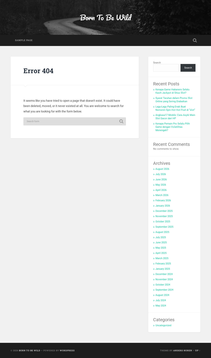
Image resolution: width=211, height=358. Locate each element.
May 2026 (160, 184)
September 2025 (164, 226)
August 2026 (162, 168)
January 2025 (162, 268)
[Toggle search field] (194, 40)
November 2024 (164, 279)
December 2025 (164, 210)
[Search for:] (74, 121)
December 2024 (164, 274)
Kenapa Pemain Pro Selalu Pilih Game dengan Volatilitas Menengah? (172, 127)
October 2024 (162, 284)
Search (157, 62)
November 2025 (164, 216)
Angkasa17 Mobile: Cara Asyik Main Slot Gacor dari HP (175, 117)
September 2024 (164, 289)
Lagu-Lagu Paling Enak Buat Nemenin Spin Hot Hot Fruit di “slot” (175, 108)
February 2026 (163, 200)
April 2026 (160, 190)
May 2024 (160, 305)
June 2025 (161, 242)
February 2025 (163, 263)
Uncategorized (163, 325)
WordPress (67, 350)
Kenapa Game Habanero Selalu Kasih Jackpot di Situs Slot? (172, 91)
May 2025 (160, 247)
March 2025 (161, 258)
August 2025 (162, 232)
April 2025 (160, 253)
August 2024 (162, 295)
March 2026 (161, 195)
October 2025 (162, 221)
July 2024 (160, 300)
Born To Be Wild (105, 17)
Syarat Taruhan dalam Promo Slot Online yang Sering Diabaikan (173, 100)
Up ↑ (197, 350)
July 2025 (160, 237)
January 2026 (162, 205)
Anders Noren (182, 350)
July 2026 (160, 174)
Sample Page (24, 40)
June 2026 (161, 179)
